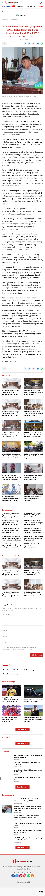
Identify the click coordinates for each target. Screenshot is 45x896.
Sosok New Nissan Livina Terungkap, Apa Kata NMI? (27, 763)
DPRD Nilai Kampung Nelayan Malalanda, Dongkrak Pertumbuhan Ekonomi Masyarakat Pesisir (11, 477)
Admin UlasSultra (16, 37)
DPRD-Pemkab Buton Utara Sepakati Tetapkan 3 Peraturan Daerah (33, 477)
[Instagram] (24, 876)
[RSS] (32, 876)
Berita (33, 37)
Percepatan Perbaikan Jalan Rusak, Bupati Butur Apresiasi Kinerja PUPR (27, 800)
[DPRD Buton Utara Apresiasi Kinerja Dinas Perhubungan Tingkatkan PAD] (33, 446)
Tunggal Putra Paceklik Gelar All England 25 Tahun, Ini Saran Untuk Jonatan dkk (11, 699)
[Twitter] (17, 876)
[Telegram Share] (37, 43)
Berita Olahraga (29, 670)
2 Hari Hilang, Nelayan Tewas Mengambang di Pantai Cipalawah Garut (28, 839)
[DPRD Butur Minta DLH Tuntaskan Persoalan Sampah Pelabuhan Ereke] (33, 404)
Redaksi (30, 867)
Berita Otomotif (8, 674)
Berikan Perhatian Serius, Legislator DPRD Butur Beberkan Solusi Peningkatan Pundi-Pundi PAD (27, 808)
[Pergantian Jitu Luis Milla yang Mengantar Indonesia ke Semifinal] (33, 710)
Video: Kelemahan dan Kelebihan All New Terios (27, 778)
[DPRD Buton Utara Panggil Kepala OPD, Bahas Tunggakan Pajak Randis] (11, 383)
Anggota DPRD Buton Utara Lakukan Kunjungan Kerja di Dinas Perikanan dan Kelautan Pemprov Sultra (11, 456)
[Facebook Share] (25, 43)
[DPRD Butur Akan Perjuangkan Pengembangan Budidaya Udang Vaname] (11, 489)
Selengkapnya (21, 729)
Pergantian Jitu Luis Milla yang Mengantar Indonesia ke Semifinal (33, 719)
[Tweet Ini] (29, 43)
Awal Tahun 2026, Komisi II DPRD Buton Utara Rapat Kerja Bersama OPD (10, 434)
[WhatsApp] (28, 876)
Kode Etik (12, 867)
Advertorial (26, 37)
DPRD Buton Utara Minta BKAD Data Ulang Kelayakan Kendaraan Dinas (33, 392)
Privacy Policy (21, 867)
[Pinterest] (20, 876)
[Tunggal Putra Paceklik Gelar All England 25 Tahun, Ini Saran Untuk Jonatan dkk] (11, 690)
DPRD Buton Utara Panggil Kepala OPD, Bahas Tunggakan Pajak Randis (10, 392)
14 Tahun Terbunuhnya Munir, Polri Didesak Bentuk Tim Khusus (28, 831)
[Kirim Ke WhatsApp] (41, 43)
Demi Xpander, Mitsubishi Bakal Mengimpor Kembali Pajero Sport (28, 756)
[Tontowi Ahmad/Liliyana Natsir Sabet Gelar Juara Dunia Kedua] (11, 710)
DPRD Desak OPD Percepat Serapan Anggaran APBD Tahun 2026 (33, 498)
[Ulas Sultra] (11, 2)
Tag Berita (17, 670)
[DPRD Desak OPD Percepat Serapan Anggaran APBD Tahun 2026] (33, 489)
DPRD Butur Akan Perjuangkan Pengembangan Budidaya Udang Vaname (11, 498)
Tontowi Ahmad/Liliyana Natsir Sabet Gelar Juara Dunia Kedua (9, 719)
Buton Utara (7, 670)
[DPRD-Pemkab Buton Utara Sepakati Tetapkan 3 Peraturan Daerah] (33, 468)
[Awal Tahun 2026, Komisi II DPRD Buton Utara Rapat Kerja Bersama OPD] (11, 425)
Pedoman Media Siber (23, 869)
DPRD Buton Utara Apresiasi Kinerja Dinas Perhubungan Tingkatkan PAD (33, 456)
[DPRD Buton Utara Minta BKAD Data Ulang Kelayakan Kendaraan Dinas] (33, 383)
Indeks (5, 867)
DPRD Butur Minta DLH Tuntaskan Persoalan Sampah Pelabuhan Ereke (33, 413)
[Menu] (3, 2)
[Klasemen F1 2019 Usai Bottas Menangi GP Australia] (33, 691)
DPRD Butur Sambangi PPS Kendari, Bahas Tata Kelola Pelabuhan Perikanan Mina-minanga (33, 435)
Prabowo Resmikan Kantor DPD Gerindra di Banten (28, 824)
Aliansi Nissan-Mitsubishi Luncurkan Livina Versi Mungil (28, 771)
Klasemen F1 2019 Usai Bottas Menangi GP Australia (33, 700)
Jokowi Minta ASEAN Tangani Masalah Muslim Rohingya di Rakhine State (26, 816)
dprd (17, 674)
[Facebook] (13, 876)
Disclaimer (38, 867)
